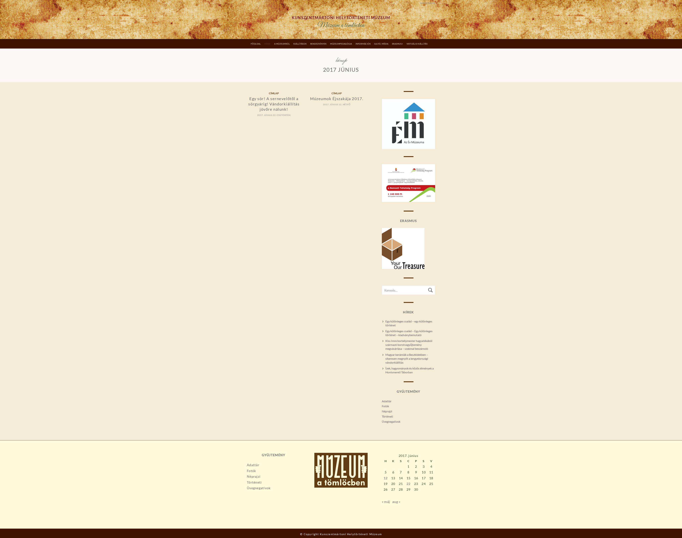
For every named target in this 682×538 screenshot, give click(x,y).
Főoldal (256, 44)
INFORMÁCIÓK (363, 44)
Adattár (386, 401)
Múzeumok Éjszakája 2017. (336, 98)
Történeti (387, 416)
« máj (386, 502)
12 (386, 478)
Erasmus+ (397, 44)
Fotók (385, 406)
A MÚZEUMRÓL (282, 44)
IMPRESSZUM (427, 3)
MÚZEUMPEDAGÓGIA (341, 44)
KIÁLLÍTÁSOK (300, 44)
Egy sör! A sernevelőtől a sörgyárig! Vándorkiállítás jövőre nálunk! (273, 104)
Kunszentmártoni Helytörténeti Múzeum (341, 17)
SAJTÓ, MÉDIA (381, 44)
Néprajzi (387, 411)
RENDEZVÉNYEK (318, 44)
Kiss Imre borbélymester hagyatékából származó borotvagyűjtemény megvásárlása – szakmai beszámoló (408, 344)
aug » (396, 502)
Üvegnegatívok (391, 421)
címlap (274, 93)
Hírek (267, 44)
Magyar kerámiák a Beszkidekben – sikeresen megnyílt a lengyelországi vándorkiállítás (406, 358)
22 (409, 484)
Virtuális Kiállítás (417, 44)
